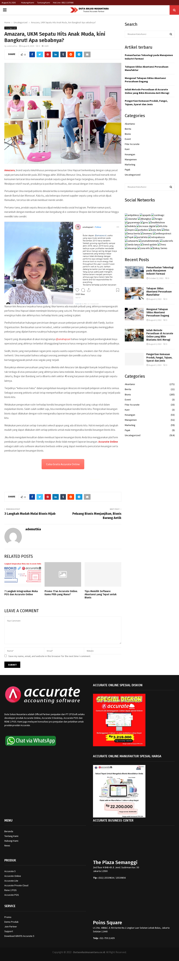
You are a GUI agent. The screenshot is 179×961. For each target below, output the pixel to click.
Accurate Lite (11, 880)
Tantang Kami (43, 2)
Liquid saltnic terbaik (109, 479)
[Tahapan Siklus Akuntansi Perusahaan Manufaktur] (134, 293)
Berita (128, 128)
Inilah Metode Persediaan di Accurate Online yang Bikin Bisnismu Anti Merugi (147, 91)
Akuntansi (130, 123)
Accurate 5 (10, 871)
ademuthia (12, 46)
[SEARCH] (171, 34)
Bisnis (128, 133)
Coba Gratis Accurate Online (63, 464)
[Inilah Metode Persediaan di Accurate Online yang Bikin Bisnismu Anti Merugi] (134, 335)
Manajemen (131, 159)
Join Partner (10, 926)
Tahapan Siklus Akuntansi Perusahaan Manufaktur (159, 291)
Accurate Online (108, 441)
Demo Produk (11, 921)
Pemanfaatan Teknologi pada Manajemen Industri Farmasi (160, 270)
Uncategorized (10, 28)
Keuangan (130, 154)
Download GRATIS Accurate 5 (19, 936)
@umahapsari (63, 339)
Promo (7, 917)
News (7, 845)
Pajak (127, 169)
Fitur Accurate (132, 144)
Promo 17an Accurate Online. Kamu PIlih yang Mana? (61, 593)
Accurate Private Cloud (16, 885)
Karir (127, 149)
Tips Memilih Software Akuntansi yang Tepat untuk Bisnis (100, 594)
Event (128, 139)
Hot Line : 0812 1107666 (63, 2)
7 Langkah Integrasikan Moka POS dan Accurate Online (21, 593)
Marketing (130, 164)
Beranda (8, 831)
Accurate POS (11, 894)
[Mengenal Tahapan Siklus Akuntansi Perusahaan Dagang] (134, 314)
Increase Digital (99, 956)
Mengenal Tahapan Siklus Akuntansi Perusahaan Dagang (145, 79)
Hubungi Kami (27, 2)
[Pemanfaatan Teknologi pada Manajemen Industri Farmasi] (134, 272)
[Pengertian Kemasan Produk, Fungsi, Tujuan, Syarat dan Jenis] (134, 359)
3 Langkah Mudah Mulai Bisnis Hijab (30, 514)
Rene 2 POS (10, 890)
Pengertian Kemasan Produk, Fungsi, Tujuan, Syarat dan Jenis (146, 102)
